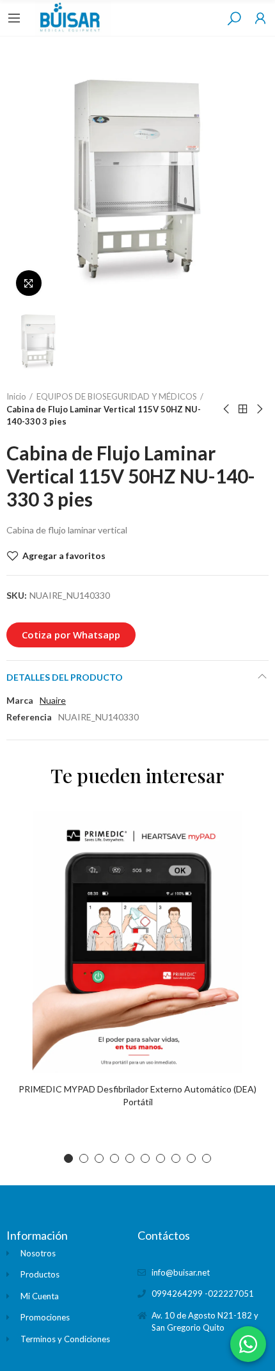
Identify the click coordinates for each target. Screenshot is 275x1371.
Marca (19, 700)
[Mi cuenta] (260, 18)
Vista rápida (236, 858)
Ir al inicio (243, 409)
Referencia (29, 716)
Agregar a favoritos (64, 555)
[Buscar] (234, 18)
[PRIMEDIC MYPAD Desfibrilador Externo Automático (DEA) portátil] (137, 942)
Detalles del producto (64, 677)
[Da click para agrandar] (29, 283)
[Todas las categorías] (14, 18)
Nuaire (53, 700)
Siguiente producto (259, 409)
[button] (71, 634)
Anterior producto (227, 409)
